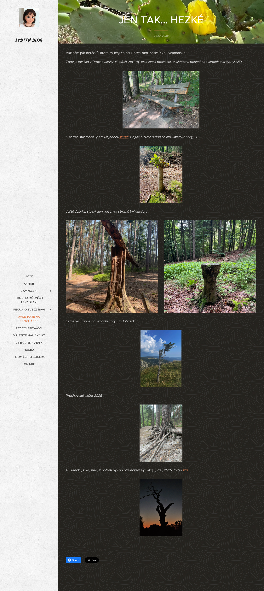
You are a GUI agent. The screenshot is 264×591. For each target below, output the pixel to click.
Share (75, 560)
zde (185, 470)
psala (124, 137)
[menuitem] (29, 276)
